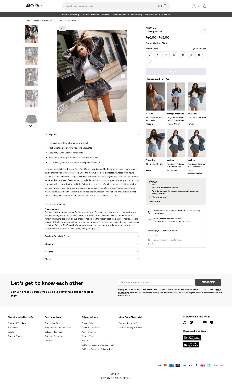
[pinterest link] (191, 322)
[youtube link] (205, 322)
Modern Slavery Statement (131, 327)
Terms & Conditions (91, 327)
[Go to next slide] (123, 76)
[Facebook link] (198, 322)
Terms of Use (88, 336)
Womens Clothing (48, 21)
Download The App (17, 323)
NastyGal (151, 28)
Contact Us (50, 340)
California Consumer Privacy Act (97, 349)
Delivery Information (54, 332)
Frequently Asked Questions (58, 327)
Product (85, 340)
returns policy (184, 221)
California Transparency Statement (98, 345)
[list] (92, 76)
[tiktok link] (211, 322)
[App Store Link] (192, 341)
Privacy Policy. (124, 295)
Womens (36, 21)
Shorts (60, 21)
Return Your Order (53, 323)
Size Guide (13, 327)
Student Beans (15, 336)
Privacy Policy (88, 323)
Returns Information (54, 336)
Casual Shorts (71, 21)
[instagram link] (184, 322)
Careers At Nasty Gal (129, 323)
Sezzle (11, 332)
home (28, 21)
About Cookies (89, 332)
